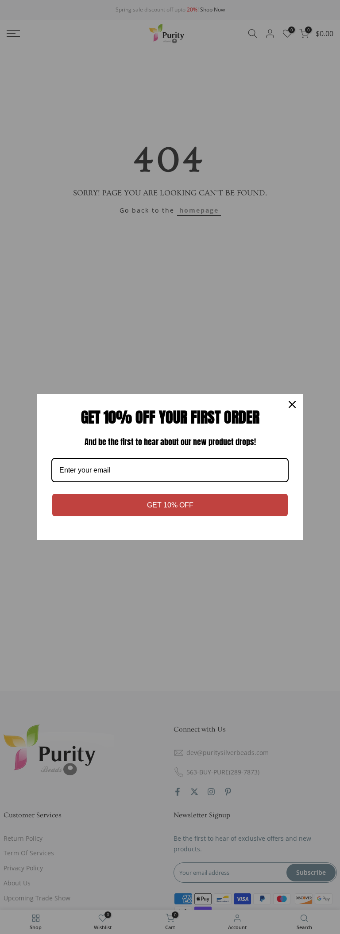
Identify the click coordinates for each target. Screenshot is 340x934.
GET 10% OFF (170, 505)
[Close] (292, 404)
